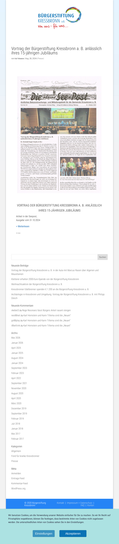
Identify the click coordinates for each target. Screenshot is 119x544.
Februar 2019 (17, 418)
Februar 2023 (17, 373)
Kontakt (60, 502)
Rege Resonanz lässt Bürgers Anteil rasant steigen (46, 310)
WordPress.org (18, 488)
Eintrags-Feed (17, 478)
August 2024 (17, 358)
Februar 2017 (17, 438)
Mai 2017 (15, 433)
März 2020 (16, 403)
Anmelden (16, 473)
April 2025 (16, 347)
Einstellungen (43, 533)
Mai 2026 (15, 337)
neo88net (15, 315)
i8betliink (15, 325)
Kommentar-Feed (19, 483)
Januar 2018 (17, 428)
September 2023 (19, 368)
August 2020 (17, 393)
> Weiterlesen (22, 226)
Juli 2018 (15, 423)
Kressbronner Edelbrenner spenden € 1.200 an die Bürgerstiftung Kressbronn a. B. (50, 289)
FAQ (82, 505)
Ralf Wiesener (19, 59)
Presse (40, 58)
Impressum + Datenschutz (79, 502)
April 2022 (16, 378)
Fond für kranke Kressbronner (25, 456)
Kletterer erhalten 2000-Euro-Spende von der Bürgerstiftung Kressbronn (45, 279)
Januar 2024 (17, 363)
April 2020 (16, 398)
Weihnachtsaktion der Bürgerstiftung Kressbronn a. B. (37, 284)
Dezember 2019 (18, 408)
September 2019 (19, 413)
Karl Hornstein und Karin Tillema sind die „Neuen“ (47, 315)
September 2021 (19, 383)
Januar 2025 (17, 352)
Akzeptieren (73, 533)
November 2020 (18, 388)
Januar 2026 (17, 342)
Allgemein (16, 451)
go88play (15, 320)
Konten (90, 505)
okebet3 (15, 310)
